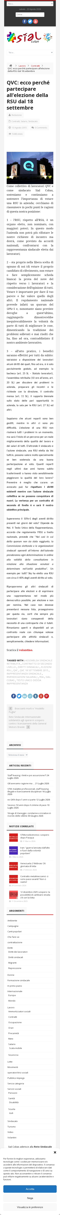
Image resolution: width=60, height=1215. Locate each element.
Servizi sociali (14, 1088)
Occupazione (15, 1022)
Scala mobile (15, 1048)
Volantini (12, 1137)
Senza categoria (16, 1083)
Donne (11, 974)
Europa (12, 995)
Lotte (10, 1061)
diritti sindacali (28, 667)
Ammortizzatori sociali (19, 1011)
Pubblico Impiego (16, 1078)
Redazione (17, 115)
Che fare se (13, 936)
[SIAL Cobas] (30, 37)
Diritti (10, 947)
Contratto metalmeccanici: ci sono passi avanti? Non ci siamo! (34, 879)
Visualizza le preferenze (30, 1207)
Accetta (30, 1189)
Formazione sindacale (19, 980)
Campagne (13, 926)
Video (10, 1132)
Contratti (35, 65)
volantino (25, 650)
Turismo (12, 1126)
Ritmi (10, 1038)
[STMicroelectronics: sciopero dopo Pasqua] (13, 837)
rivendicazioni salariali (22, 676)
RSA (41, 676)
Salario (24, 121)
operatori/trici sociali (18, 1072)
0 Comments (41, 127)
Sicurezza (13, 1054)
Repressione (14, 968)
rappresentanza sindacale (24, 673)
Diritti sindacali (15, 957)
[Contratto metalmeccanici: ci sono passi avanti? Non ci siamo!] (13, 879)
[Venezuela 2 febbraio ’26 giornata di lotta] (13, 866)
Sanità (11, 1098)
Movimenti (13, 1067)
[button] (55, 1152)
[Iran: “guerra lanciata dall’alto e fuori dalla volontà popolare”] (13, 850)
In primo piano (15, 985)
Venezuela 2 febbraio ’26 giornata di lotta (33, 865)
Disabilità (13, 1102)
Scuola (11, 1109)
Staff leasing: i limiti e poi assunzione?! (27, 775)
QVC (15, 670)
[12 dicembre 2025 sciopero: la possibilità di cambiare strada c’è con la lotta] (13, 895)
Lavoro (22, 65)
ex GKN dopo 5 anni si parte (22, 799)
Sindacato (33, 121)
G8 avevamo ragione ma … (21, 783)
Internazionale (15, 991)
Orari (11, 1027)
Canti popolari (15, 931)
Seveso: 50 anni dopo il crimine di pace (27, 805)
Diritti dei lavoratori (18, 951)
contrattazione (15, 942)
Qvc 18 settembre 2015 (34, 670)
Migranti (12, 962)
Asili (11, 1113)
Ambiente (12, 920)
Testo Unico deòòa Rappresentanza (24, 682)
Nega (30, 1198)
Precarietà (13, 1033)
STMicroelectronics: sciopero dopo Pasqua (34, 836)
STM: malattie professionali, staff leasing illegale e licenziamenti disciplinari (28, 790)
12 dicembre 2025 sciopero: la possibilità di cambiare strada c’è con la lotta (35, 894)
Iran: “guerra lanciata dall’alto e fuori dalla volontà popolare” (35, 850)
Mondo (12, 1000)
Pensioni (12, 1092)
